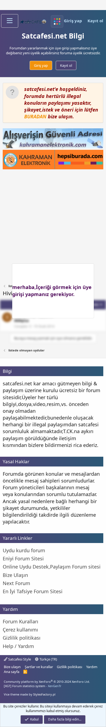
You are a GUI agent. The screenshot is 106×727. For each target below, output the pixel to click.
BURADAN (35, 116)
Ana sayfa (11, 671)
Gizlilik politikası (69, 666)
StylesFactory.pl (44, 694)
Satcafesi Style (19, 659)
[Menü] (9, 21)
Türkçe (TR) (48, 659)
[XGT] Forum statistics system (32, 686)
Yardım (91, 666)
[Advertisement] (53, 227)
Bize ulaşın (12, 666)
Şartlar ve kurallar (39, 666)
